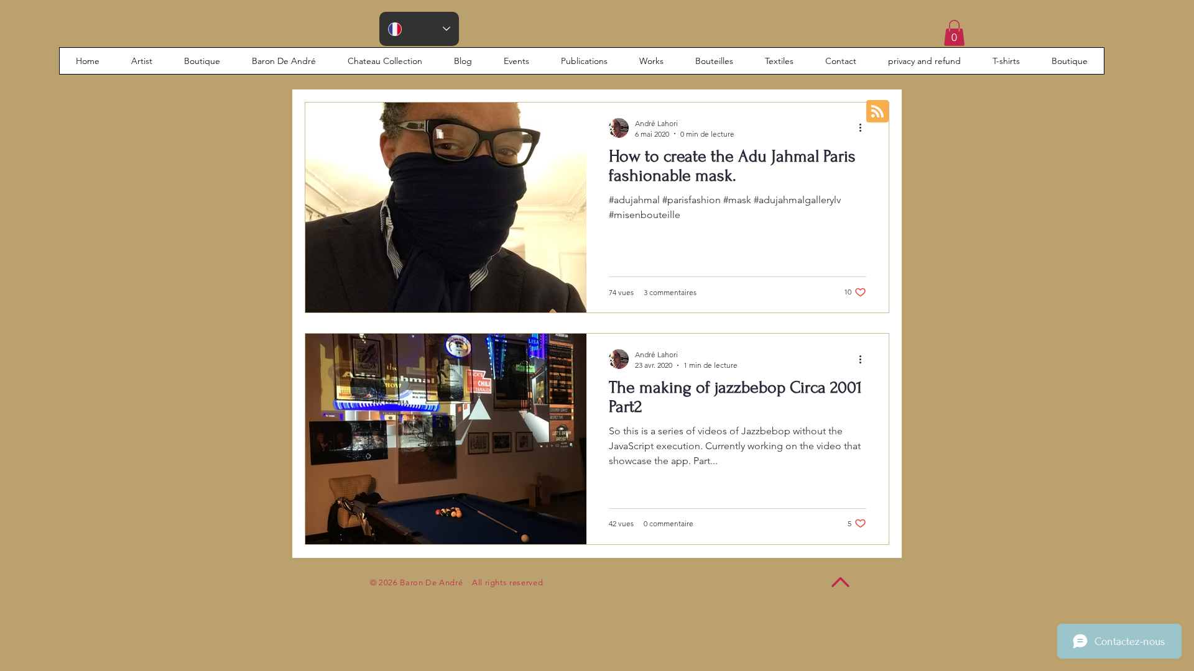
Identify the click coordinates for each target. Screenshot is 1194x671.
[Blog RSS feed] (877, 112)
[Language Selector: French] (419, 29)
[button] (954, 33)
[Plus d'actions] (864, 128)
